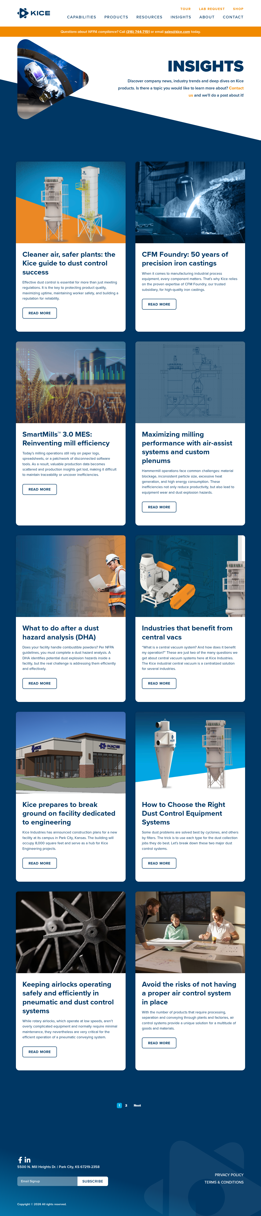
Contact (233, 17)
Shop (238, 9)
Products (116, 17)
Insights (181, 17)
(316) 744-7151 (138, 31)
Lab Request (212, 9)
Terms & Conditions (224, 1182)
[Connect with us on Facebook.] (20, 1160)
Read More (40, 313)
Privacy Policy (229, 1174)
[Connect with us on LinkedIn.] (27, 1160)
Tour (185, 9)
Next (137, 1105)
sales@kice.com (177, 31)
